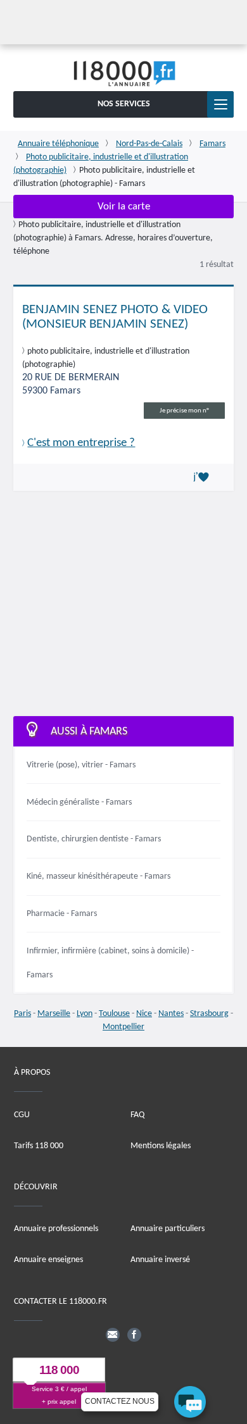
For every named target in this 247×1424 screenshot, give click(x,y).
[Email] (113, 1335)
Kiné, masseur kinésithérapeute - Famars (98, 876)
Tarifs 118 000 (38, 1146)
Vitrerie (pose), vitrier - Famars (81, 765)
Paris (22, 1013)
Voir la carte (124, 206)
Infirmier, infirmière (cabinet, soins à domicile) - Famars (110, 963)
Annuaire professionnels (56, 1229)
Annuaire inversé (160, 1260)
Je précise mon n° (184, 410)
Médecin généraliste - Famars (79, 802)
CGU (22, 1115)
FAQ (137, 1115)
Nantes (171, 1013)
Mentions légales (160, 1146)
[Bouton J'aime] (203, 478)
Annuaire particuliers (167, 1229)
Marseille (53, 1013)
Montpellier (123, 1027)
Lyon (84, 1013)
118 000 (59, 1370)
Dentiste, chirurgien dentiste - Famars (94, 839)
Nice (144, 1013)
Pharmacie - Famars (62, 914)
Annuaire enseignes (48, 1260)
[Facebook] (134, 1335)
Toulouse (114, 1013)
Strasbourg (209, 1013)
